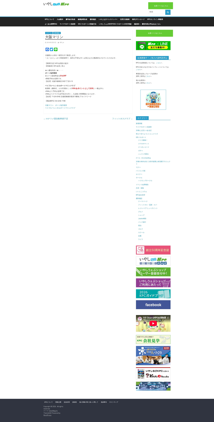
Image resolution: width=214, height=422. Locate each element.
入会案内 (60, 19)
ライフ (140, 239)
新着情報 (139, 123)
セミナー (139, 174)
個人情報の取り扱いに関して (88, 402)
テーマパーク (143, 201)
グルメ (140, 212)
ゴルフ (140, 229)
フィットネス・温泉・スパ (147, 205)
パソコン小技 (140, 171)
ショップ (141, 215)
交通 (139, 236)
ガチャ (140, 150)
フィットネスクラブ (122, 118)
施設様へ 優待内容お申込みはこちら (147, 24)
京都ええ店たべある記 (144, 130)
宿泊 (139, 225)
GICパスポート (141, 137)
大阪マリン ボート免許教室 (56, 105)
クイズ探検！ (143, 140)
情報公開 (58, 402)
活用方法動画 (125, 19)
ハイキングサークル (145, 180)
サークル (139, 178)
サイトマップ (113, 402)
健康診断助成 (82, 19)
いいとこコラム (141, 191)
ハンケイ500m (143, 154)
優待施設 (93, 19)
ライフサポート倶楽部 (67, 24)
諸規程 (74, 402)
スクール (49, 33)
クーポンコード (143, 147)
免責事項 (104, 402)
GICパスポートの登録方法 (87, 24)
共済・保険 (140, 188)
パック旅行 (142, 222)
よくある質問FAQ (51, 24)
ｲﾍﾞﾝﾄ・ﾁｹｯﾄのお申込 (143, 158)
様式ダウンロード (138, 19)
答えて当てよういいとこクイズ (147, 134)
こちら (158, 63)
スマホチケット (143, 144)
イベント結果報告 (142, 184)
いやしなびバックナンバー (108, 19)
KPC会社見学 (140, 195)
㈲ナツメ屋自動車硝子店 (55, 118)
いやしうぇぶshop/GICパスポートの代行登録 (115, 24)
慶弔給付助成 (70, 19)
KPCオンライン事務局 (155, 19)
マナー (138, 167)
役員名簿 (67, 402)
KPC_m (62, 42)
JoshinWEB (142, 218)
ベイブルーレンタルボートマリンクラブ (60, 108)
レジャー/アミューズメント (148, 208)
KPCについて (49, 19)
